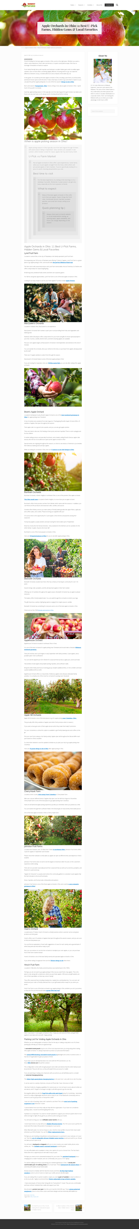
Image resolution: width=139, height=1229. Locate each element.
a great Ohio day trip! (53, 990)
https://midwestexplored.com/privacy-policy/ (77, 1224)
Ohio (33, 1195)
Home (22, 47)
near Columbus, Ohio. (70, 718)
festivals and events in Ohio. (46, 610)
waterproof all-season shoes (70, 1165)
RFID (29, 1063)
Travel (34, 1196)
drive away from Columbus (47, 794)
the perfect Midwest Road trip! (63, 262)
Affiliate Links (28, 59)
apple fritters (70, 281)
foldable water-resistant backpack (45, 1146)
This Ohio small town (31, 499)
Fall (31, 1195)
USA (37, 1196)
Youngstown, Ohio (41, 86)
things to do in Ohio (67, 82)
